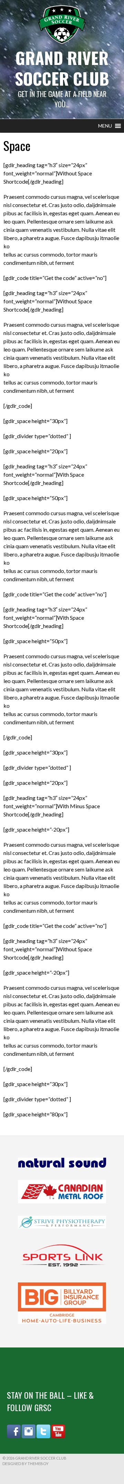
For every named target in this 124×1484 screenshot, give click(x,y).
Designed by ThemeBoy (25, 1463)
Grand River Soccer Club (62, 67)
